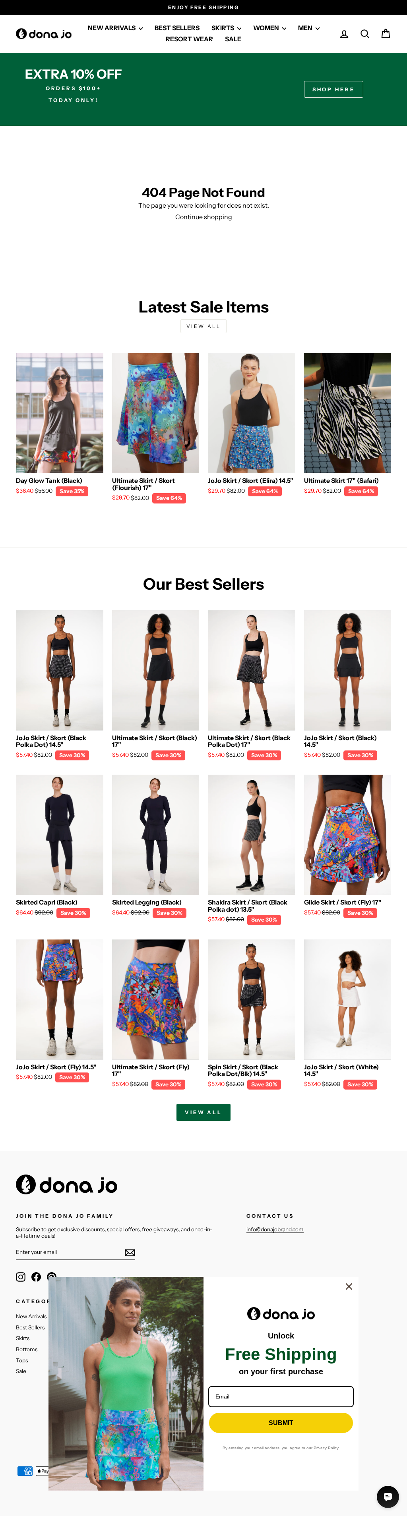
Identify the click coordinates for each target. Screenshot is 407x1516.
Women (266, 28)
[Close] (349, 1286)
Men (306, 28)
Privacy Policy (326, 1448)
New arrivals (112, 28)
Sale (233, 39)
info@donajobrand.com (275, 1229)
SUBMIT (281, 1423)
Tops (22, 1360)
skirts (223, 28)
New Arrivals (31, 1316)
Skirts (22, 1338)
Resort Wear (189, 39)
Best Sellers (30, 1327)
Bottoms (26, 1349)
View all (203, 326)
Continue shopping (203, 217)
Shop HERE (333, 89)
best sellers (177, 28)
